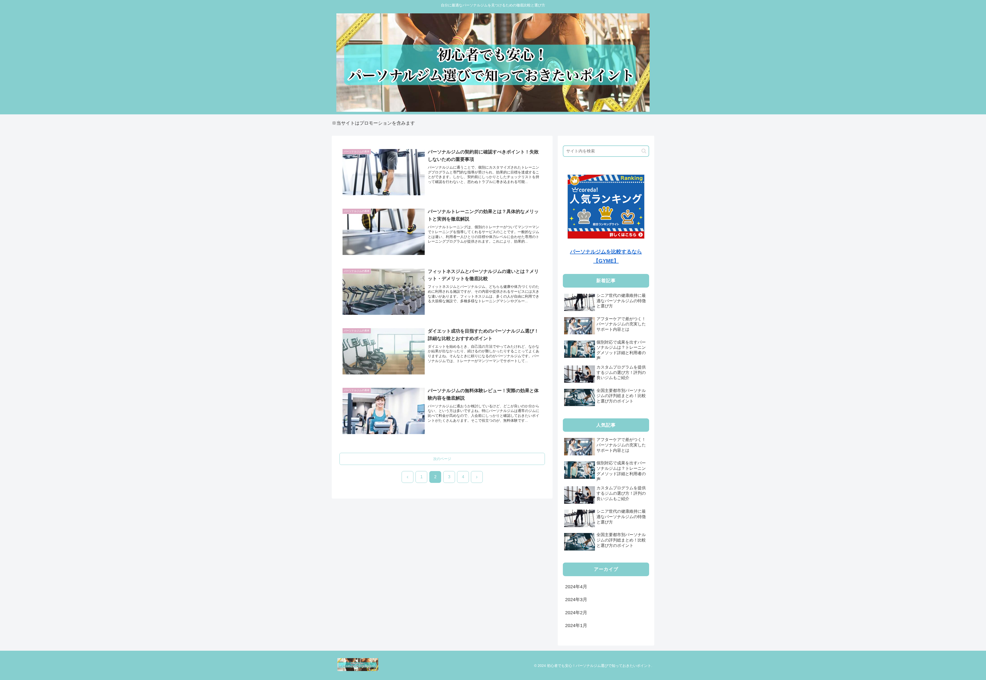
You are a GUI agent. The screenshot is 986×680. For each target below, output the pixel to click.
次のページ (442, 459)
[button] (643, 151)
